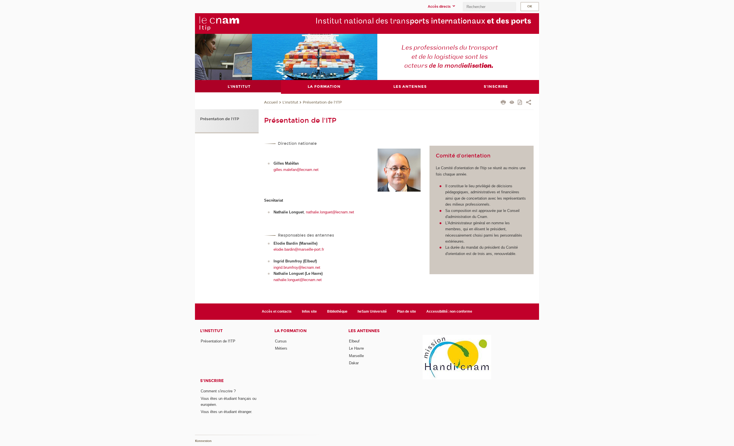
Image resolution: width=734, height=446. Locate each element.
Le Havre (356, 348)
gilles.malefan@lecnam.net (296, 170)
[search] (489, 6)
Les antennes (364, 330)
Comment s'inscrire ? (218, 391)
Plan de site (406, 311)
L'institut (290, 102)
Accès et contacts (277, 311)
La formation (290, 330)
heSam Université (372, 311)
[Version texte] (511, 103)
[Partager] (528, 103)
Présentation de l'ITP (322, 102)
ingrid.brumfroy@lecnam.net (297, 267)
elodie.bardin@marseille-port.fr (299, 249)
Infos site (309, 311)
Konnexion (203, 441)
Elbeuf (354, 341)
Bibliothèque (337, 311)
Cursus (281, 341)
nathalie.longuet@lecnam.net (330, 212)
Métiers (281, 348)
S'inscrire (212, 380)
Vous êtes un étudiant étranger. (226, 412)
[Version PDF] (520, 103)
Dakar (354, 363)
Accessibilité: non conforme (449, 311)
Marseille (356, 356)
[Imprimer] (503, 103)
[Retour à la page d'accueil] (219, 23)
